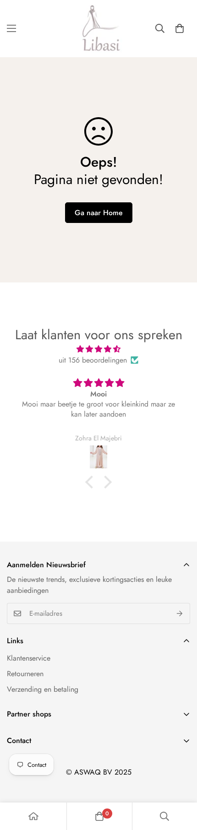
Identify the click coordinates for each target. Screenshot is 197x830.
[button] (179, 28)
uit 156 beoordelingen (93, 360)
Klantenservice (28, 658)
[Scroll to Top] (180, 781)
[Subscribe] (180, 613)
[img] (98, 349)
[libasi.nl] (98, 28)
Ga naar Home (99, 212)
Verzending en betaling (42, 689)
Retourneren (25, 673)
